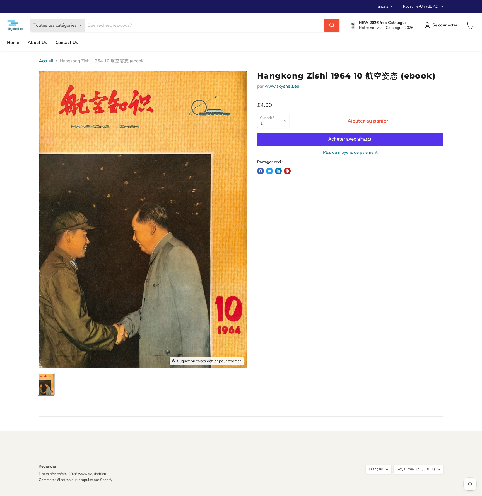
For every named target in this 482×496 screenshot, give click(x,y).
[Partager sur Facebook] (260, 171)
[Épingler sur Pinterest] (287, 171)
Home (13, 43)
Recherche (47, 466)
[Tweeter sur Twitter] (269, 171)
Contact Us (67, 43)
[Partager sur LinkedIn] (278, 171)
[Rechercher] (331, 25)
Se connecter (444, 25)
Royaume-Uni (421, 6)
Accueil (46, 60)
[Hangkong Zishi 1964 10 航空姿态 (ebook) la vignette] (46, 384)
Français (381, 6)
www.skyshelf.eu (282, 86)
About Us (37, 43)
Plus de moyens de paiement (350, 152)
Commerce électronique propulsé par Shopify (75, 479)
